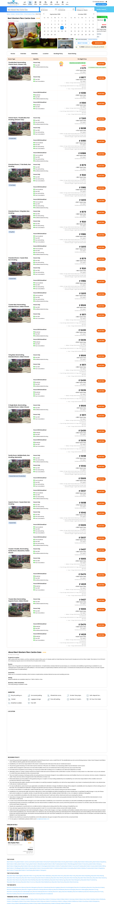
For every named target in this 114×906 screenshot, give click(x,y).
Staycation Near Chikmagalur (15, 875)
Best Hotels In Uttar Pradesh (52, 864)
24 (58, 31)
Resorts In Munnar (21, 887)
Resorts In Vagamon (27, 889)
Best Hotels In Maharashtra (85, 862)
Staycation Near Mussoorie (14, 880)
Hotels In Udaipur (20, 899)
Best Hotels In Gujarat (27, 868)
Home (8, 14)
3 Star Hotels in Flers (29, 14)
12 (65, 24)
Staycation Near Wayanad (14, 878)
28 (48, 34)
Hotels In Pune (33, 903)
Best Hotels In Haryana (40, 868)
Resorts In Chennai (35, 894)
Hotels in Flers (19, 14)
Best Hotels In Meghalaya (14, 866)
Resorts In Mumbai (89, 891)
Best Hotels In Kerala (60, 862)
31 (93, 34)
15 (51, 28)
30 (55, 34)
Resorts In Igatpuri (55, 887)
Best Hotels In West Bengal (67, 864)
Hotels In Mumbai (31, 901)
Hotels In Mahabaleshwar (21, 903)
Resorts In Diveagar (70, 889)
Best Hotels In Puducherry (82, 864)
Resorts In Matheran (78, 891)
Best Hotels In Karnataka (67, 868)
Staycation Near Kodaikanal (42, 878)
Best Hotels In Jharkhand (53, 868)
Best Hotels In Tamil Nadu (25, 870)
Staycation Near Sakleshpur (43, 875)
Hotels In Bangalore (94, 901)
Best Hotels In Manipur (95, 864)
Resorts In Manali (37, 891)
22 (51, 31)
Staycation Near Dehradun (85, 878)
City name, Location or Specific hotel (17, 8)
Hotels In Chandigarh (12, 901)
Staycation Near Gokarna (99, 878)
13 (44, 28)
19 (65, 28)
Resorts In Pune (99, 891)
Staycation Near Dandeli (70, 878)
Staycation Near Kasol (58, 882)
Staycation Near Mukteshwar (43, 882)
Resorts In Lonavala (12, 891)
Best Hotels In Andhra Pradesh (56, 866)
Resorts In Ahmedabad (23, 894)
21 (48, 31)
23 (55, 31)
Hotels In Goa (10, 903)
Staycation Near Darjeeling (83, 875)
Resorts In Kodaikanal (47, 894)
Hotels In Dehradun (65, 903)
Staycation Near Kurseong (71, 882)
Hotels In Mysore (40, 901)
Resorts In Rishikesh (59, 889)
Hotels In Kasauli (55, 903)
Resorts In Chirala (38, 889)
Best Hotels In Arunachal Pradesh (74, 866)
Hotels (13, 14)
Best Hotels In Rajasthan (99, 862)
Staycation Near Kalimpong (57, 880)
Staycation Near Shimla (57, 878)
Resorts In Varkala (47, 891)
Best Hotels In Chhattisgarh (14, 868)
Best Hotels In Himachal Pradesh (45, 862)
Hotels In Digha (30, 899)
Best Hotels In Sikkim (12, 864)
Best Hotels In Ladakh (72, 862)
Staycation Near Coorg (29, 875)
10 (58, 24)
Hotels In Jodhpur (62, 901)
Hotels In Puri (22, 901)
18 (62, 28)
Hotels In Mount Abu (39, 899)
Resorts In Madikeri (67, 891)
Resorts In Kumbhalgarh (67, 887)
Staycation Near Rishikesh (43, 880)
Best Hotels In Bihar (100, 866)
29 (51, 34)
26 (65, 31)
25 (62, 31)
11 (71, 28)
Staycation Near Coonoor (28, 882)
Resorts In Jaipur (57, 891)
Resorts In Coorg (93, 889)
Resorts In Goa (91, 887)
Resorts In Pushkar (12, 894)
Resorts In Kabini (99, 887)
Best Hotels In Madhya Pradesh (82, 868)
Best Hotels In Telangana (39, 870)
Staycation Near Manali (97, 875)
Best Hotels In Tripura (24, 864)
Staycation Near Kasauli (28, 878)
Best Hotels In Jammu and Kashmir (26, 862)
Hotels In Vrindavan (50, 899)
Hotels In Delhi (60, 899)
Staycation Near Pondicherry (89, 880)
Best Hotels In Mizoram (27, 866)
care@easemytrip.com (43, 819)
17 (58, 28)
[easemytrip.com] (13, 5)
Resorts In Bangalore (32, 887)
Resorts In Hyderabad (44, 887)
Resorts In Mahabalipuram (25, 891)
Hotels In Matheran (73, 901)
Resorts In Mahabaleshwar (14, 889)
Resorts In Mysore (48, 889)
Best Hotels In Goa (12, 862)
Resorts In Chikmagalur (82, 889)
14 (48, 28)
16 (55, 28)
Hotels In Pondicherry (51, 901)
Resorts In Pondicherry (80, 887)
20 (44, 31)
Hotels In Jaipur (11, 899)
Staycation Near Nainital (28, 880)
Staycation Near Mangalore (73, 880)
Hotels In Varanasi (69, 899)
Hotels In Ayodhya (83, 901)
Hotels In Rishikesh (100, 899)
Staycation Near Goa (57, 875)
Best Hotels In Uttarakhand (37, 864)
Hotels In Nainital (90, 899)
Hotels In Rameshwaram (43, 903)
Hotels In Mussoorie (80, 899)
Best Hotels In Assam (89, 866)
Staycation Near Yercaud (13, 882)
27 (44, 34)
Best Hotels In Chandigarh (41, 866)
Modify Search (101, 9)
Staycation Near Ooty (69, 875)
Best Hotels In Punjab (12, 870)
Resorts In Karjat (11, 887)
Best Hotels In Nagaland (97, 868)
